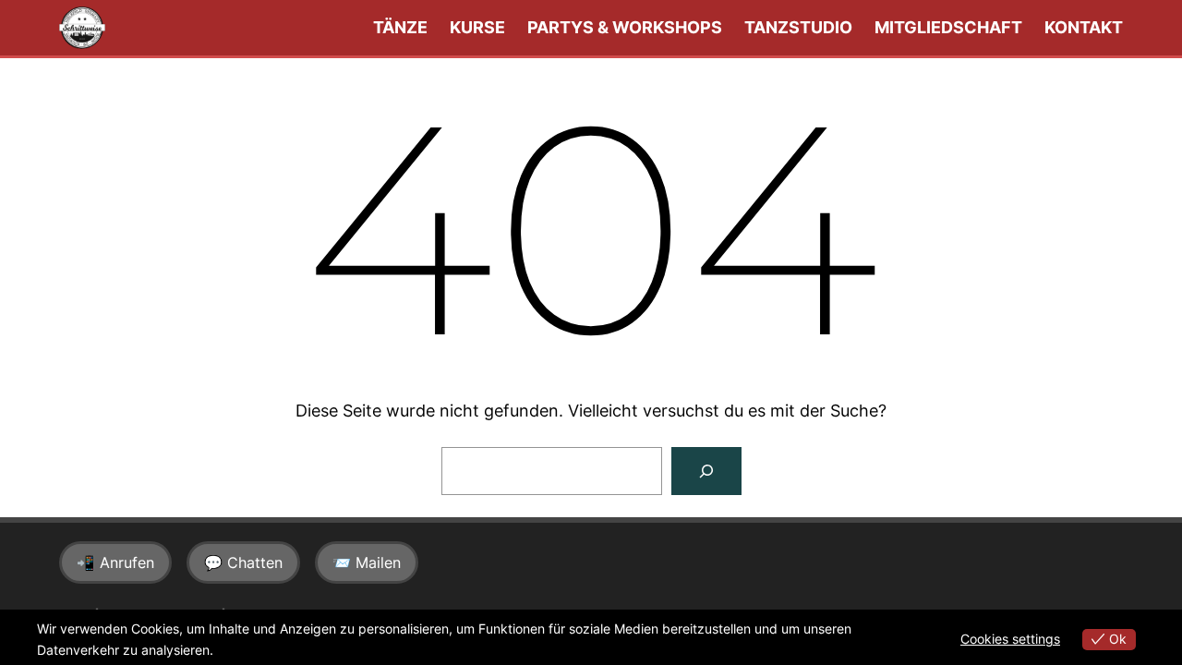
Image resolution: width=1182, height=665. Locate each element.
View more (248, 650)
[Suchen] (706, 471)
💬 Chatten (243, 562)
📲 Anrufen (115, 562)
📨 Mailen (366, 562)
